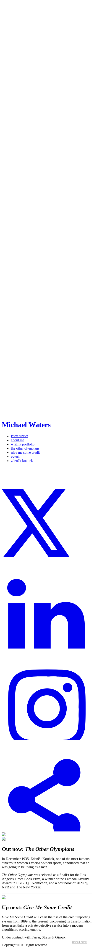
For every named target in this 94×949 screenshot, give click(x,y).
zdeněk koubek (22, 461)
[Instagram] (47, 739)
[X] (47, 556)
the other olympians (25, 448)
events (15, 456)
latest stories (19, 436)
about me (17, 440)
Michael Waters (26, 425)
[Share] (47, 830)
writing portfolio (22, 444)
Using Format (79, 942)
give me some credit (25, 452)
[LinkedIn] (47, 647)
